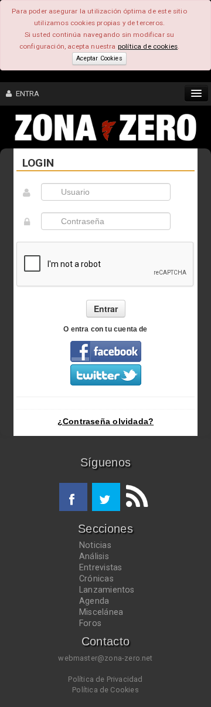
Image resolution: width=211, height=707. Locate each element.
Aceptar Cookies (99, 58)
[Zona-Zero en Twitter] (106, 497)
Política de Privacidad (105, 679)
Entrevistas (100, 567)
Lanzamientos (107, 589)
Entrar (106, 308)
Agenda (94, 600)
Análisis (94, 556)
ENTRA (25, 93)
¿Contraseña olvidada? (105, 421)
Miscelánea (101, 612)
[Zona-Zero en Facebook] (73, 497)
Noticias (95, 545)
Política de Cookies (105, 689)
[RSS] (134, 497)
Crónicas (96, 578)
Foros (90, 623)
